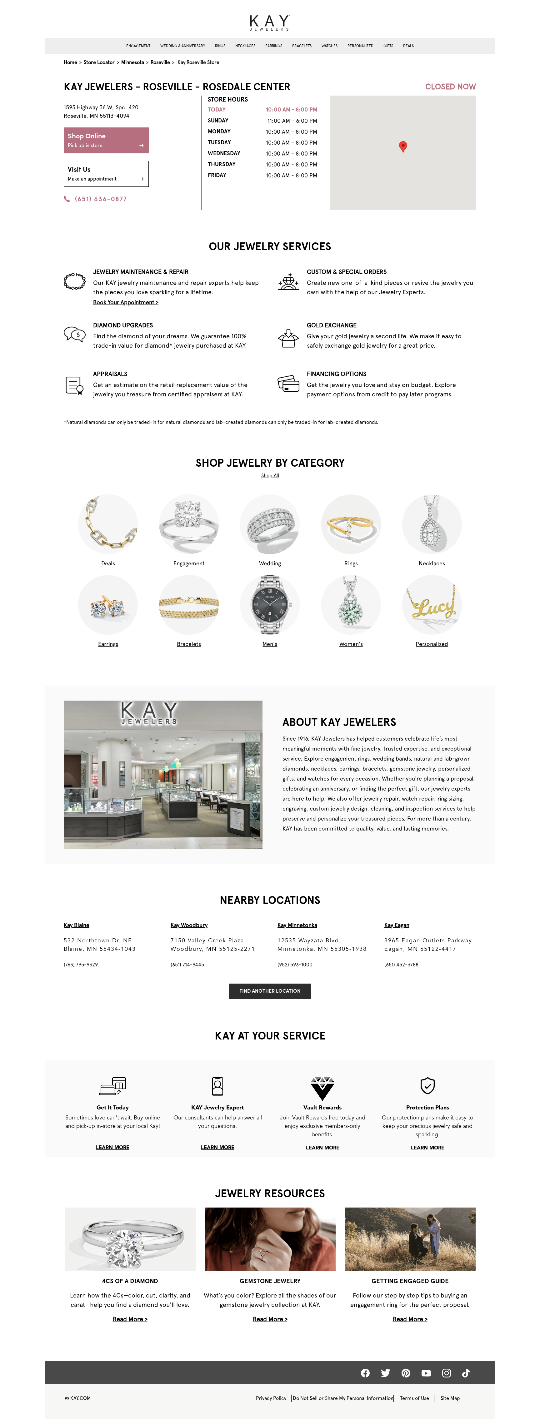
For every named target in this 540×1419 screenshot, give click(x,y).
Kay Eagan (396, 925)
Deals (408, 46)
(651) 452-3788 (401, 965)
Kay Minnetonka (297, 925)
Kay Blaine (76, 925)
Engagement (138, 46)
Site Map (450, 1398)
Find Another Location (270, 991)
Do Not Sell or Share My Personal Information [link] (343, 1398)
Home (70, 62)
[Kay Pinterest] (406, 1373)
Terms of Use (414, 1398)
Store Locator (99, 62)
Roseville (160, 62)
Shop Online (87, 140)
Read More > (130, 1319)
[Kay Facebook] (365, 1373)
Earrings (273, 46)
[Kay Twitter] (385, 1373)
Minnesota (132, 62)
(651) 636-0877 (101, 199)
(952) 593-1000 (295, 965)
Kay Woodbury (189, 925)
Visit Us (92, 174)
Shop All (270, 476)
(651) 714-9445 (187, 965)
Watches (330, 46)
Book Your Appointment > (125, 302)
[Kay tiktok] (466, 1373)
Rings (220, 46)
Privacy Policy (271, 1398)
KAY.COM (78, 1398)
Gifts (388, 46)
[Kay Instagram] (446, 1373)
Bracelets (302, 46)
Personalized (360, 46)
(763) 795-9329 (81, 965)
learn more (112, 1147)
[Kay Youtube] (426, 1373)
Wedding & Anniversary (182, 46)
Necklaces (245, 46)
